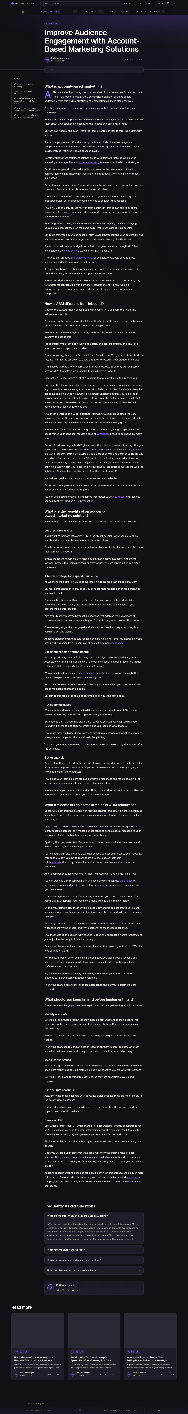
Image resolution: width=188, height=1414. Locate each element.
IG (142, 1410)
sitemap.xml (40, 1404)
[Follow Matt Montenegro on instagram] (63, 1290)
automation (126, 880)
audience (90, 673)
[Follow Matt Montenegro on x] (68, 1290)
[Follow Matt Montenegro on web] (58, 1290)
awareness (103, 433)
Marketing (52, 23)
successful (132, 1177)
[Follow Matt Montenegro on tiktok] (78, 1290)
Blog (106, 1410)
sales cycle (70, 250)
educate (57, 862)
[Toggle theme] (175, 3)
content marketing (89, 162)
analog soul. (41, 1410)
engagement (117, 643)
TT (159, 1410)
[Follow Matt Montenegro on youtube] (73, 1290)
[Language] (168, 3)
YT (153, 1410)
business (119, 496)
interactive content (81, 257)
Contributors (116, 1410)
